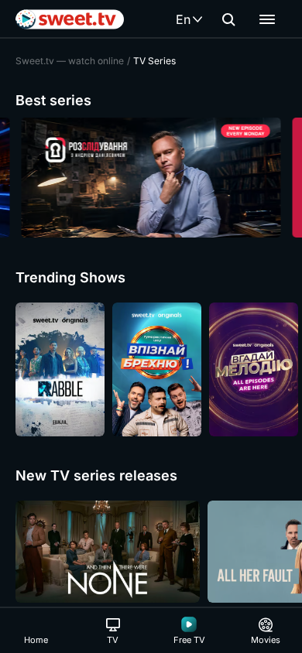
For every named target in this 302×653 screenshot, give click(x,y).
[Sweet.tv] (69, 19)
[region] (151, 178)
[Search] (228, 19)
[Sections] (267, 19)
